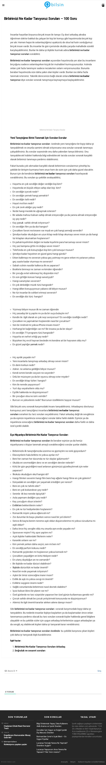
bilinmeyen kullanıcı (10, 742)
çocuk (20, 222)
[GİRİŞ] (103, 5)
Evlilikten (17, 505)
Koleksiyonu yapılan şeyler (15, 744)
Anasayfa (64, 762)
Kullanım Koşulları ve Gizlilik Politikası (91, 762)
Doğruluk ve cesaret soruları (30, 650)
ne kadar (84, 76)
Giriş (99, 671)
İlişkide (16, 567)
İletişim (72, 762)
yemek (34, 344)
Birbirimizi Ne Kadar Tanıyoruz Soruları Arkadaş (40, 646)
